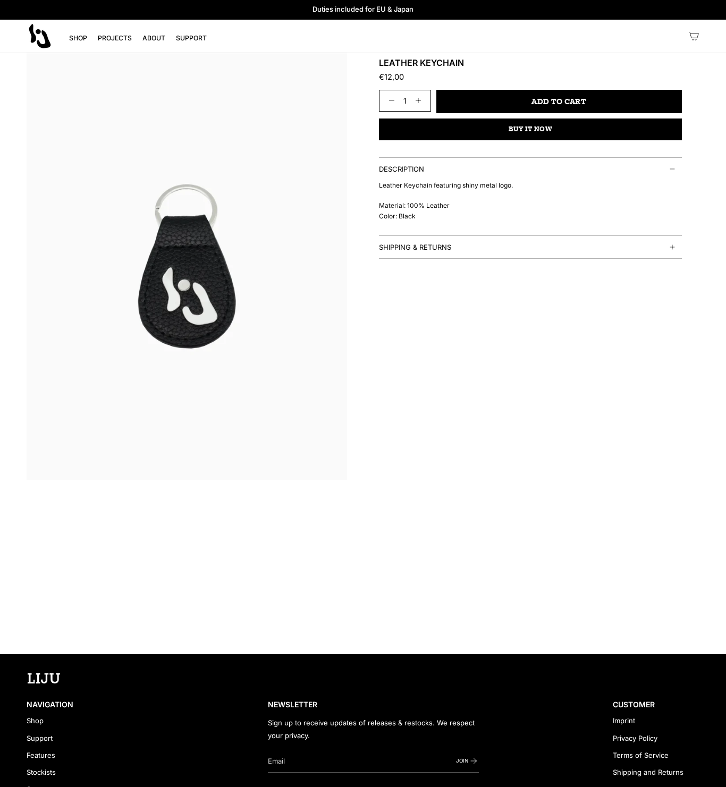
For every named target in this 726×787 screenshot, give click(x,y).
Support (40, 738)
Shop (35, 720)
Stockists (41, 772)
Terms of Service (641, 755)
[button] (78, 38)
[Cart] (694, 36)
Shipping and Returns (648, 772)
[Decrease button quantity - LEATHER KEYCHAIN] (389, 101)
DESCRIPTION (401, 169)
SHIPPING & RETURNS (415, 247)
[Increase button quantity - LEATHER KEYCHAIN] (420, 101)
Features (41, 755)
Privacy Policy (635, 738)
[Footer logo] (44, 678)
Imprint (624, 720)
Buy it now (531, 129)
